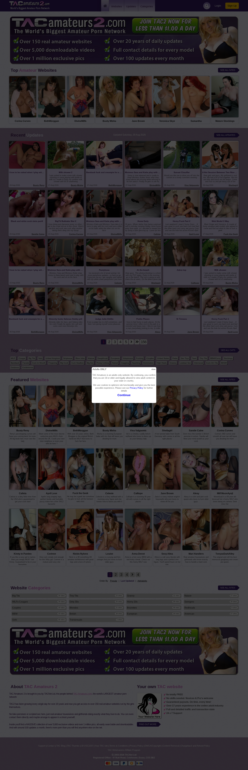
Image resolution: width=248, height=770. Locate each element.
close (153, 369)
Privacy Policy (136, 388)
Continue (124, 395)
